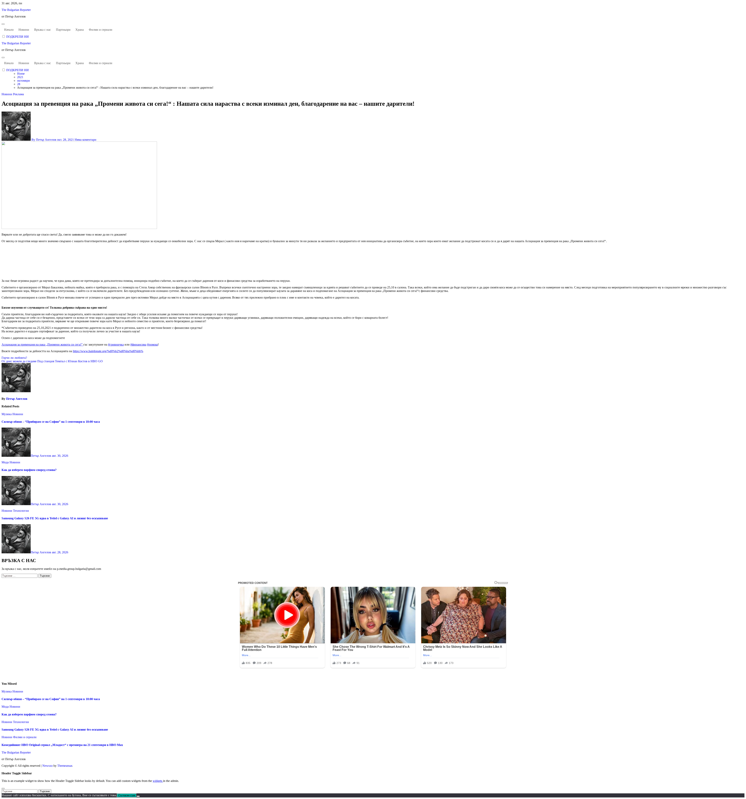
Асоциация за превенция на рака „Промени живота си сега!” (42, 344)
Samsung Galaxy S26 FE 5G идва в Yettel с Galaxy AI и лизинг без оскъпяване (55, 518)
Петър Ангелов (16, 398)
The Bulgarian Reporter (16, 9)
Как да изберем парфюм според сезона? (29, 470)
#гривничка (116, 344)
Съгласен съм (126, 795)
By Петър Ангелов (44, 139)
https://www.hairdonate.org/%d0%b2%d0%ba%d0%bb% (108, 351)
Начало (9, 29)
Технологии (21, 510)
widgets (158, 780)
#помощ (152, 344)
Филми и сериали (100, 29)
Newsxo (47, 765)
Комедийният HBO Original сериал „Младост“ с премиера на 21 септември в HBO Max (62, 745)
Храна (79, 29)
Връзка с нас (42, 29)
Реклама (18, 94)
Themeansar (64, 765)
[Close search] (3, 788)
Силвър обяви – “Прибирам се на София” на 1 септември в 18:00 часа (51, 421)
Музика (7, 414)
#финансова (138, 344)
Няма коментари (85, 139)
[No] (138, 796)
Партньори (63, 29)
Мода (6, 462)
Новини (23, 29)
